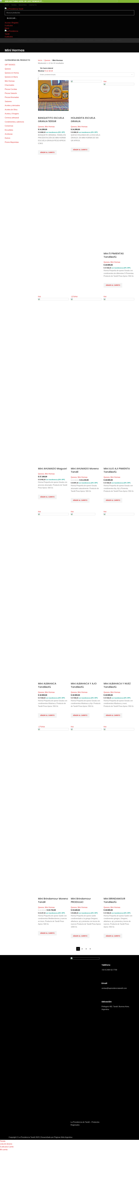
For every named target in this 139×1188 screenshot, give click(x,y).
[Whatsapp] (85, 1131)
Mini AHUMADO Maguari (52, 468)
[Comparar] (40, 113)
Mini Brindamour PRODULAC (81, 900)
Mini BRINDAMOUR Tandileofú (114, 900)
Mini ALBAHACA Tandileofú (47, 685)
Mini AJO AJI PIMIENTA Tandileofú (117, 470)
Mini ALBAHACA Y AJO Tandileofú (84, 685)
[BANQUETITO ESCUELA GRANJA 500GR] (53, 95)
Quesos (41, 127)
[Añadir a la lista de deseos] (40, 147)
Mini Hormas (50, 127)
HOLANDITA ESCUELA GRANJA (83, 119)
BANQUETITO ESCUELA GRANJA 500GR (51, 119)
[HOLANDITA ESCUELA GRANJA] (86, 95)
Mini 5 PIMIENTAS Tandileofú (114, 255)
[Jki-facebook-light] (73, 1131)
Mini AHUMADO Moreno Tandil (85, 470)
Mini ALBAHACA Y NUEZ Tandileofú (117, 685)
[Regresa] (7, 45)
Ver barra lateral (46, 68)
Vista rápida (40, 157)
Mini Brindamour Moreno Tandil (53, 900)
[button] (47, 152)
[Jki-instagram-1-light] (79, 1131)
